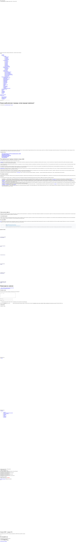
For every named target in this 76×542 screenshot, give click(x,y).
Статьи (3, 93)
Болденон (6, 63)
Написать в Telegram (3, 94)
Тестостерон (18, 172)
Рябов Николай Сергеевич (12, 224)
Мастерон (6, 64)
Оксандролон (7, 59)
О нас (2, 90)
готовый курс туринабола (5, 184)
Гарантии (3, 89)
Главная (3, 54)
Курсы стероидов (4, 96)
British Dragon (5, 80)
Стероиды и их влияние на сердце (5, 288)
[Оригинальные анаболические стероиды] (38, 468)
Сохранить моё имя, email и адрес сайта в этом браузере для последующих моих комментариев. (14, 301)
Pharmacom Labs (5, 84)
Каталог (3, 55)
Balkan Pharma (5, 78)
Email (1, 300)
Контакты (3, 92)
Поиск (1, 100)
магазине (14, 184)
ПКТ (1, 221)
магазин (71, 179)
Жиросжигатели (5, 67)
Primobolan (3, 180)
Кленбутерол (7, 68)
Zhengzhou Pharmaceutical (6, 88)
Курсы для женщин (7, 72)
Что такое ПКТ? (4, 157)
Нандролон (6, 62)
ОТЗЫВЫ (4, 416)
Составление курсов (5, 156)
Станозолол (6, 58)
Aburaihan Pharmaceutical (6, 77)
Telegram (2, 410)
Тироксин (6, 69)
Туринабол (6, 57)
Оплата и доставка (6, 413)
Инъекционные (5, 60)
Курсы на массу (7, 75)
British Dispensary (5, 79)
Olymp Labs (5, 83)
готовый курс (54, 179)
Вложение (1, 303)
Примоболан (7, 65)
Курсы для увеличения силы (9, 74)
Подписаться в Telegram (3, 541)
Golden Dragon (5, 82)
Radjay (4, 85)
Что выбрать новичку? (5, 154)
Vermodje (4, 87)
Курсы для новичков (8, 73)
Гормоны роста (5, 70)
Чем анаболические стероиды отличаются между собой (11, 153)
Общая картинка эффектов (6, 155)
